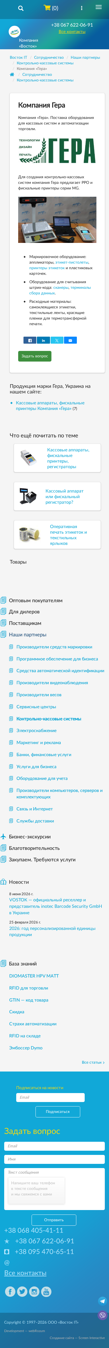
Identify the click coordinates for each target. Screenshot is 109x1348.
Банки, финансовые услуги (43, 754)
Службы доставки (35, 821)
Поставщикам (25, 623)
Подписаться (58, 1112)
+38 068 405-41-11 (33, 1230)
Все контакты (72, 32)
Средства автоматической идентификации (60, 671)
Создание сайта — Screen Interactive (77, 1338)
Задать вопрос (35, 356)
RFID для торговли (28, 988)
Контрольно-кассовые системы (45, 80)
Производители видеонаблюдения (52, 683)
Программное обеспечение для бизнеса (57, 659)
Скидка (16, 1012)
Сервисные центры (36, 707)
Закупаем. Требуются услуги (42, 859)
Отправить (54, 1220)
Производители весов (38, 695)
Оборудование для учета (42, 778)
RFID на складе (25, 1036)
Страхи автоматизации (32, 1024)
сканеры (60, 288)
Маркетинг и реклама (38, 742)
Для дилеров (24, 612)
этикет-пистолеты (71, 262)
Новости (19, 882)
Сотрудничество (37, 75)
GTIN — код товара (28, 1000)
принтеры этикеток (47, 268)
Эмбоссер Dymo (25, 1048)
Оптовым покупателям (36, 600)
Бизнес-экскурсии (25, 837)
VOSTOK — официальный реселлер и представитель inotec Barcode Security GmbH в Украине (55, 906)
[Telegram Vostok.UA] (103, 1301)
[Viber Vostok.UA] (103, 1315)
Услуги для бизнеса (36, 767)
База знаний (23, 964)
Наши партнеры (27, 634)
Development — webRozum (24, 1331)
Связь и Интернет (34, 809)
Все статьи (91, 1063)
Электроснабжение (36, 730)
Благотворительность (34, 848)
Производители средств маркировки (54, 647)
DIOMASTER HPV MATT (34, 976)
